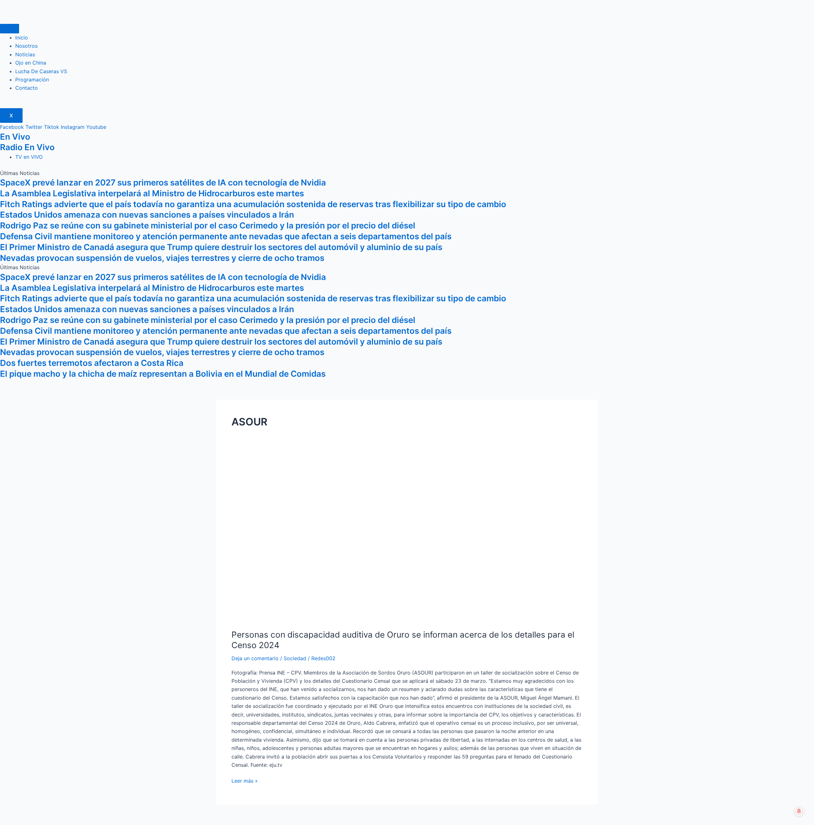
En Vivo (15, 137)
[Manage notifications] (799, 811)
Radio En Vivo (27, 147)
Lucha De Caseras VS (41, 71)
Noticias (25, 54)
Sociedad (295, 658)
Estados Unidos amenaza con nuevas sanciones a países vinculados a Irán (147, 215)
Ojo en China (30, 62)
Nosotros (26, 46)
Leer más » (244, 780)
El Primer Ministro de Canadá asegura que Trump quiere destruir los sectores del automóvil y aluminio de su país (221, 247)
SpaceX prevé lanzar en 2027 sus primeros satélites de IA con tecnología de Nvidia (163, 182)
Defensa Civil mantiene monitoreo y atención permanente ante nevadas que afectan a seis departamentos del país (226, 236)
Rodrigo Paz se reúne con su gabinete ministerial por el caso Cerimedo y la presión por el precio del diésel (207, 225)
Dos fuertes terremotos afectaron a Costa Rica (91, 363)
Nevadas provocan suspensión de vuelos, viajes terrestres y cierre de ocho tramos (162, 258)
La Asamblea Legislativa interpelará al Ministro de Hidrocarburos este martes (152, 193)
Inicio (21, 37)
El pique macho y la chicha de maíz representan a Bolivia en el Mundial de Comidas (163, 374)
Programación (32, 79)
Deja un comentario (255, 658)
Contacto (26, 88)
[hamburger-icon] (9, 28)
